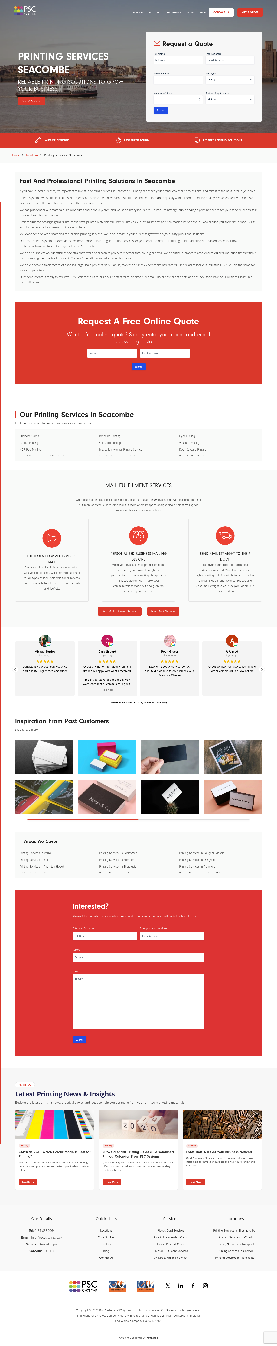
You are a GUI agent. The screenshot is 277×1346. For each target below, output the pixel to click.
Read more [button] (107, 689)
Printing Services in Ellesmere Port (235, 1230)
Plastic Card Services (170, 1230)
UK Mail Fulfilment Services (170, 1251)
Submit (160, 110)
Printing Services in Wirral (35, 853)
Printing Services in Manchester (235, 1257)
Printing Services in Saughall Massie (201, 853)
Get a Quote (250, 12)
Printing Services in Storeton (116, 860)
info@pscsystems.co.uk (46, 1237)
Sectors (154, 12)
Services (138, 12)
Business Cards (29, 436)
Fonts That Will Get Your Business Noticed (219, 1152)
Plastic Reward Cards (170, 1244)
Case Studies (173, 12)
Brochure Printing (110, 436)
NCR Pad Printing (30, 449)
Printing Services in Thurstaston (118, 866)
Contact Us (221, 12)
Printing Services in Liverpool (235, 1244)
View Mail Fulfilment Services (120, 611)
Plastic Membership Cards (171, 1237)
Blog (203, 12)
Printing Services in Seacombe (118, 853)
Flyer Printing (187, 436)
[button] (262, 669)
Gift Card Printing (110, 443)
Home (16, 155)
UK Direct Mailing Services (171, 1257)
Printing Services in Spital (35, 860)
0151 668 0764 (44, 1231)
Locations (32, 155)
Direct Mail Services (163, 611)
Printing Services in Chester (235, 1251)
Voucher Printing (189, 443)
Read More (28, 1181)
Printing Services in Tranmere (197, 866)
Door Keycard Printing (192, 449)
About (190, 12)
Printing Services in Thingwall (197, 860)
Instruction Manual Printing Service (120, 449)
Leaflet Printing (29, 443)
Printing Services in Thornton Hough (42, 866)
